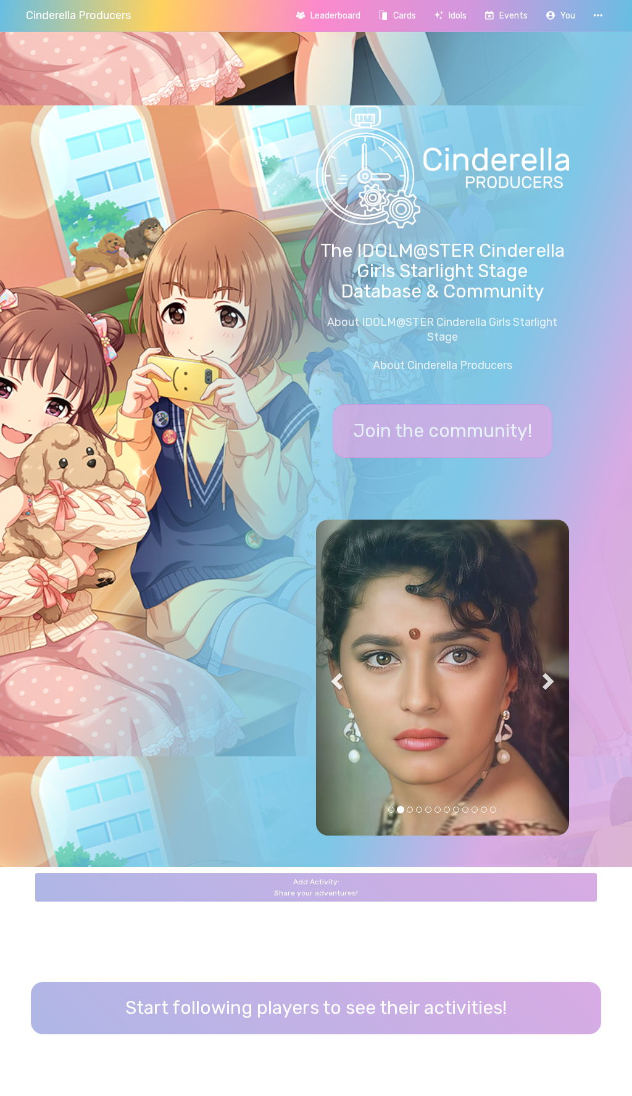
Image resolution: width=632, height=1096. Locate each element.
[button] (560, 15)
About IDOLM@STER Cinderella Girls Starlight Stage (442, 329)
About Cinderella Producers (442, 365)
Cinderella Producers (78, 15)
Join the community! (442, 431)
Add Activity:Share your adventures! (316, 887)
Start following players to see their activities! (316, 1008)
